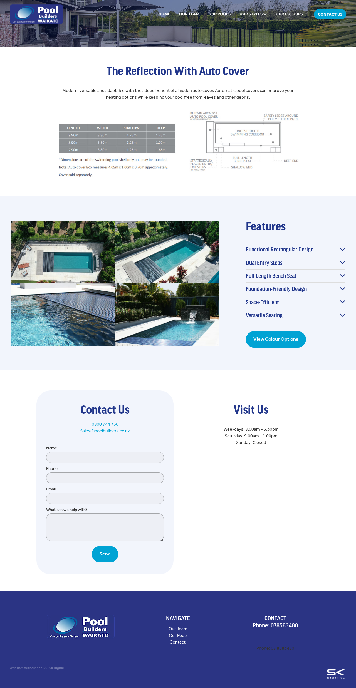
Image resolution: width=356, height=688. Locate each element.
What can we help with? (67, 510)
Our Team (178, 629)
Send (105, 554)
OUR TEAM (189, 14)
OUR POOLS (219, 14)
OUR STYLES (251, 14)
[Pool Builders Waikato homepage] (43, 14)
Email (51, 489)
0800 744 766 (105, 424)
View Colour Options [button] (275, 339)
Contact (178, 642)
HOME (164, 14)
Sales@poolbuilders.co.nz (105, 431)
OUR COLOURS (289, 14)
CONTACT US (330, 14)
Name (51, 448)
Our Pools (178, 635)
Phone (52, 469)
